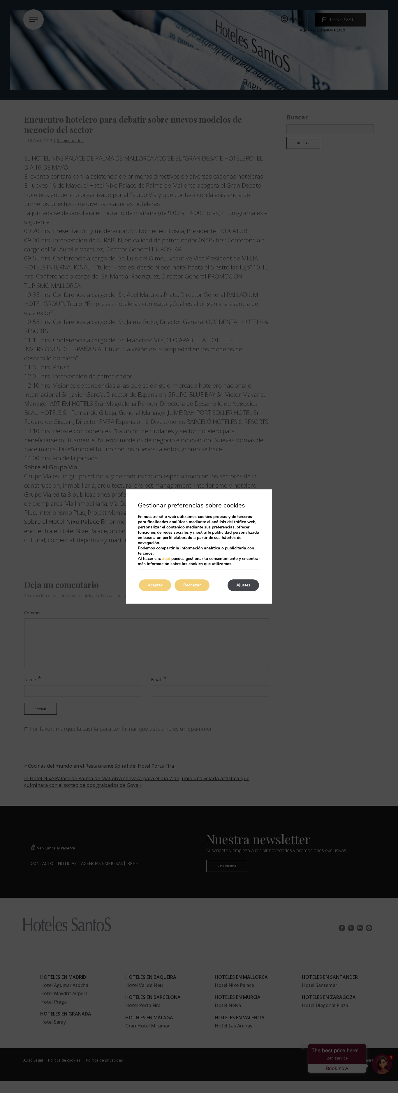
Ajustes (243, 585)
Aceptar (155, 585)
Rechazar (192, 585)
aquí (166, 558)
